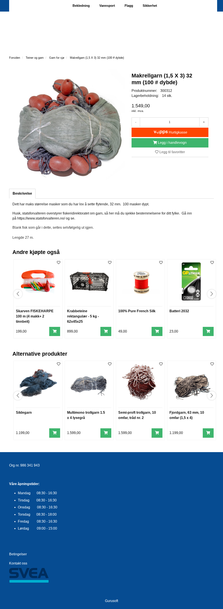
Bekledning (81, 5)
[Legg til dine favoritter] (58, 263)
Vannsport (107, 5)
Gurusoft (111, 601)
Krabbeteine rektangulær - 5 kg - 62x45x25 (83, 316)
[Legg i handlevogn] (54, 331)
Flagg (129, 5)
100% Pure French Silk (136, 311)
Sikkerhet (150, 5)
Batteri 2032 (179, 311)
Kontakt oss (18, 563)
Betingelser (18, 554)
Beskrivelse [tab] (22, 193)
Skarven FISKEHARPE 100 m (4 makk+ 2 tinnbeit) (35, 316)
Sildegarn (24, 412)
